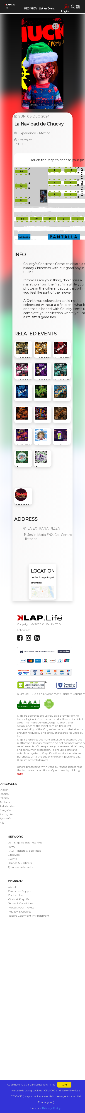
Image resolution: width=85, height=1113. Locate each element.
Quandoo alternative (21, 867)
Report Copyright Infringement (28, 915)
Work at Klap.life (18, 899)
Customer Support (20, 891)
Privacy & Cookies (19, 911)
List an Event (47, 8)
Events (12, 858)
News (11, 846)
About (12, 887)
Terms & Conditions (20, 903)
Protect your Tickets (21, 907)
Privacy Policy (51, 1108)
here (20, 773)
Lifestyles (13, 854)
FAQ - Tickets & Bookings (24, 850)
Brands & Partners (20, 863)
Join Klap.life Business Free (25, 842)
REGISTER (30, 8)
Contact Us (15, 895)
